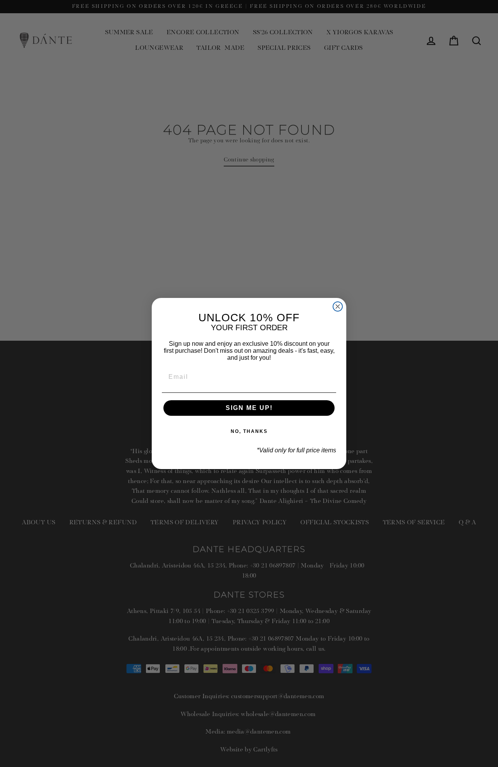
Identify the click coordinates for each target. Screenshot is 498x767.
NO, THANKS (249, 431)
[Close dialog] (337, 306)
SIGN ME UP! (249, 408)
